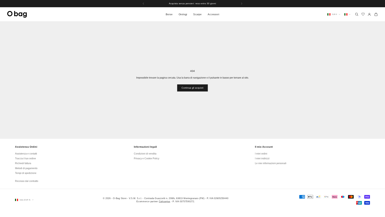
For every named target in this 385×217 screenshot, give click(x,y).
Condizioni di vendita (145, 153)
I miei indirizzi (262, 158)
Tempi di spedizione (25, 173)
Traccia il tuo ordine (25, 158)
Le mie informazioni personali (270, 163)
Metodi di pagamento (26, 168)
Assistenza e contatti (26, 153)
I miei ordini (261, 153)
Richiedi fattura (23, 163)
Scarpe (197, 14)
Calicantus (164, 201)
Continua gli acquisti (192, 87)
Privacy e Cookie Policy (146, 158)
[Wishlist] (363, 14)
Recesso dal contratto (26, 181)
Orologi (183, 14)
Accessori (213, 14)
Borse (169, 14)
